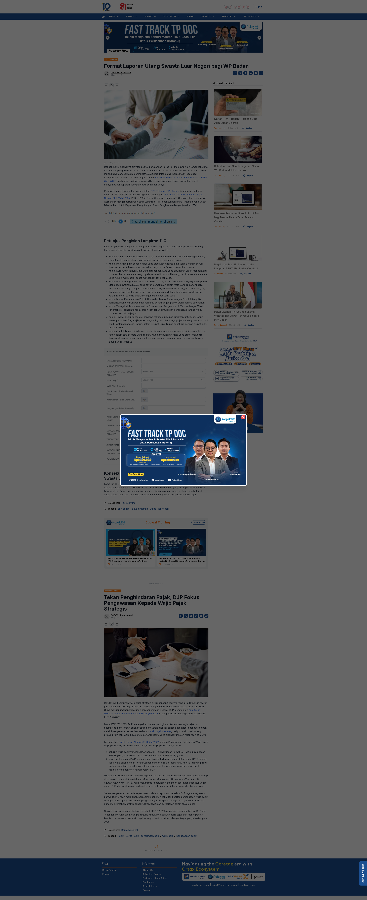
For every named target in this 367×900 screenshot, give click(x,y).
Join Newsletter (362, 873)
